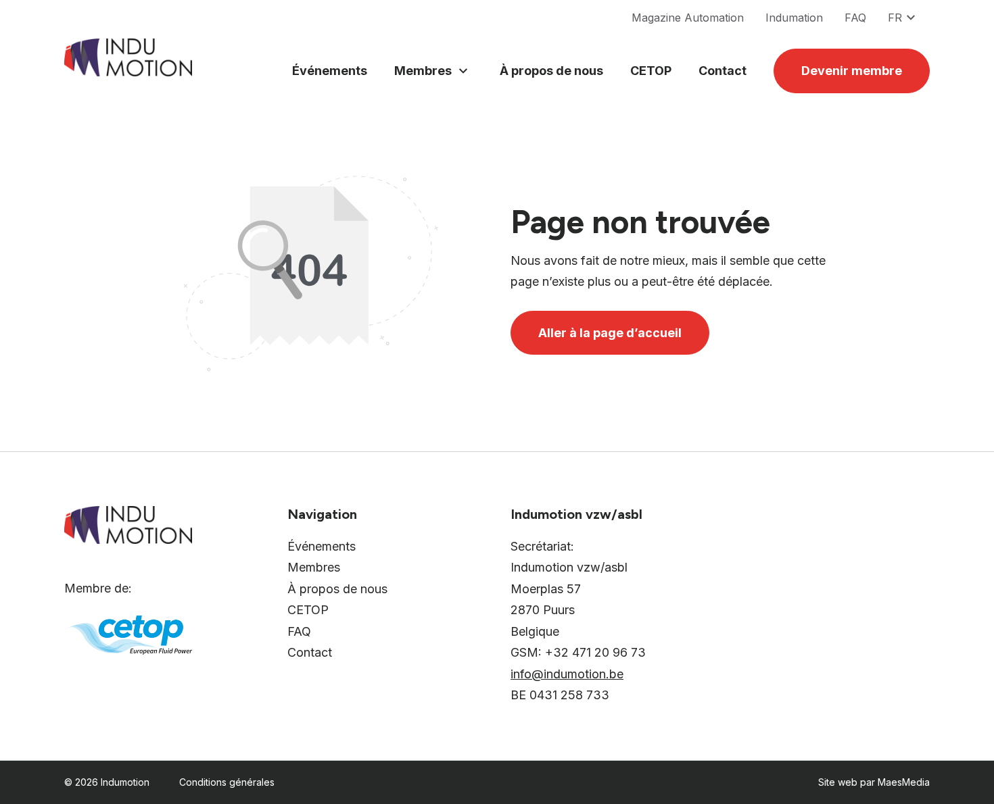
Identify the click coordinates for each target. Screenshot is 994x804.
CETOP (650, 71)
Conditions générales (227, 782)
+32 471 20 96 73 (595, 652)
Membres (423, 71)
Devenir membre (851, 71)
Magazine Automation (688, 17)
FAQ (855, 17)
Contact (723, 71)
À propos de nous (551, 71)
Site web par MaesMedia (874, 782)
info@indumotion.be (567, 674)
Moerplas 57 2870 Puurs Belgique (546, 610)
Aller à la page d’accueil (610, 333)
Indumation (794, 17)
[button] (909, 17)
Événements (329, 71)
